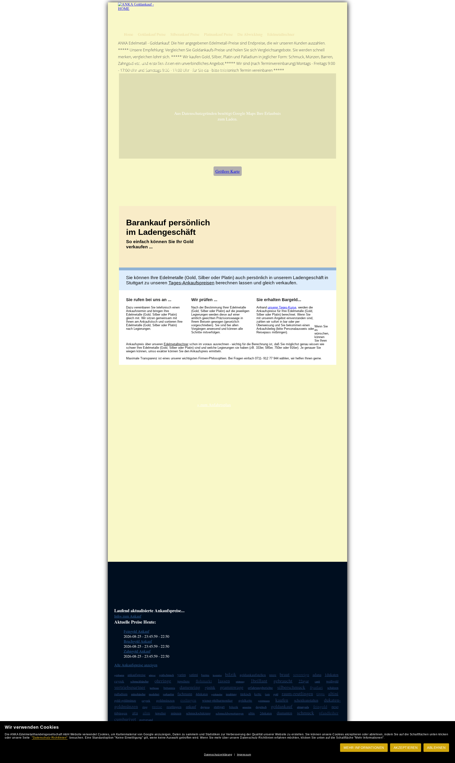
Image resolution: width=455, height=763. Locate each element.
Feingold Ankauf (136, 631)
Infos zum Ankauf (127, 616)
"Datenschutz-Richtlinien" (50, 737)
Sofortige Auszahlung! (257, 8)
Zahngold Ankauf (137, 651)
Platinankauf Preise (218, 34)
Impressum (244, 754)
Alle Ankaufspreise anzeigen (135, 664)
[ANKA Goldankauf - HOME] (136, 9)
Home (128, 34)
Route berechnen (303, 8)
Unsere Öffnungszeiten (257, 24)
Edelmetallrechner (280, 34)
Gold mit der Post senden (308, 24)
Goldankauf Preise (152, 34)
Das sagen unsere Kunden (259, 16)
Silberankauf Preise (184, 34)
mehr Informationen (364, 748)
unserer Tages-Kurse (282, 307)
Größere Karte (227, 171)
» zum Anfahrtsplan (214, 404)
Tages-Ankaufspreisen (191, 282)
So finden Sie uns (303, 16)
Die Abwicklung (250, 34)
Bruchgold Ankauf (138, 641)
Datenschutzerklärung (218, 754)
